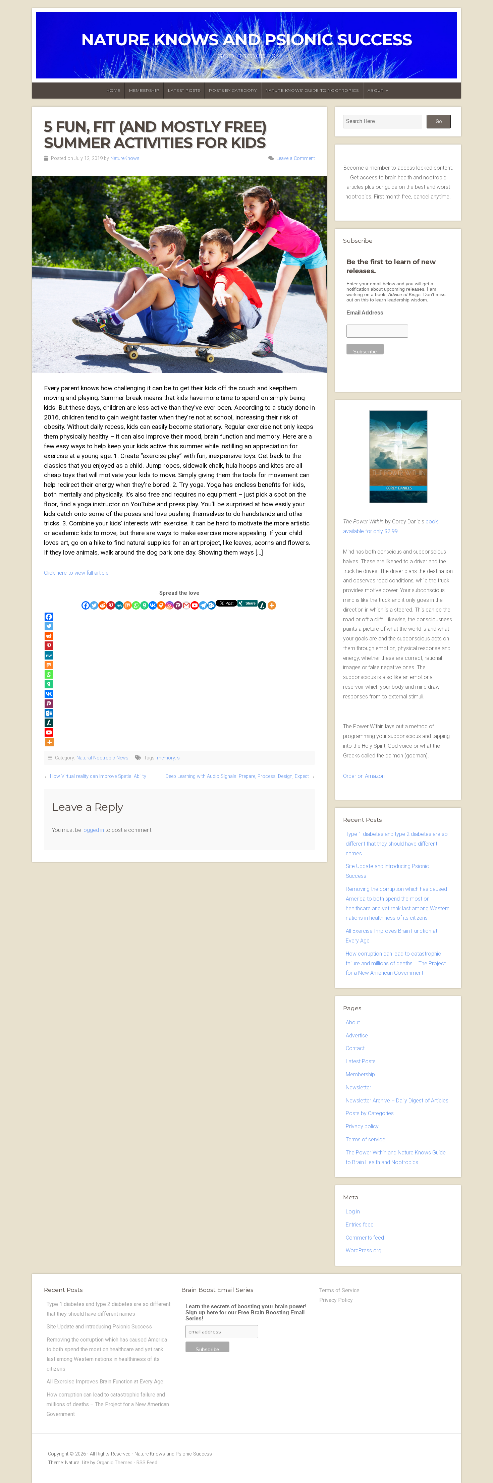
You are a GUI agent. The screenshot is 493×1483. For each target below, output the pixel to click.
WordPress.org (363, 1250)
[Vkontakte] (153, 605)
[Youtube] (194, 605)
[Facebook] (85, 605)
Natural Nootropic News (102, 758)
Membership (144, 90)
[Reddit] (102, 605)
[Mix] (127, 605)
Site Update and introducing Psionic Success (99, 1326)
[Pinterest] (111, 605)
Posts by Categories (370, 1113)
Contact (355, 1048)
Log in (353, 1211)
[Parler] (178, 605)
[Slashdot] (262, 605)
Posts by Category (233, 90)
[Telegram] (203, 605)
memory (166, 758)
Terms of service (365, 1139)
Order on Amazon (364, 776)
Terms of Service (339, 1290)
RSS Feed (146, 1463)
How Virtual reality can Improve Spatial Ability (98, 776)
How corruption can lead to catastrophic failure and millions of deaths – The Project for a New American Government (396, 963)
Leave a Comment (295, 158)
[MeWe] (119, 605)
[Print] (161, 605)
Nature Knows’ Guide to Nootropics (312, 90)
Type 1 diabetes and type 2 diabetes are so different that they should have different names (397, 844)
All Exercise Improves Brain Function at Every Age (105, 1381)
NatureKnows (125, 158)
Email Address (364, 313)
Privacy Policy (336, 1300)
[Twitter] (94, 605)
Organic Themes (114, 1463)
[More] (271, 605)
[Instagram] (169, 605)
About (376, 90)
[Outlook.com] (211, 605)
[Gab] (144, 605)
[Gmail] (186, 605)
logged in (93, 830)
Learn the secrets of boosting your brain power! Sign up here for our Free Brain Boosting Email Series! (246, 1312)
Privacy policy (362, 1126)
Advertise (357, 1035)
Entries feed (360, 1224)
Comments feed (365, 1238)
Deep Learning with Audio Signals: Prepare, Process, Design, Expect (237, 776)
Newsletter (358, 1087)
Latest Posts (184, 90)
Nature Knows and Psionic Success (246, 39)
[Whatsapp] (136, 605)
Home (113, 90)
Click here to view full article (76, 573)
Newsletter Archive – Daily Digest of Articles (397, 1100)
